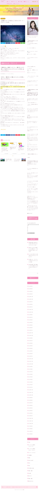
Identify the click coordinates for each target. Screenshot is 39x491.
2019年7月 (30, 431)
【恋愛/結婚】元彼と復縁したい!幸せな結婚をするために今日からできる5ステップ (33, 266)
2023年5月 (30, 322)
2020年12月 (31, 389)
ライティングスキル (32, 452)
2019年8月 (30, 428)
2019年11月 (31, 420)
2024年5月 (30, 304)
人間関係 (30, 455)
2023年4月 (30, 325)
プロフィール (14, 1)
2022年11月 (31, 332)
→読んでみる (3, 129)
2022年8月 (30, 338)
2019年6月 (30, 433)
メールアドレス (27, 228)
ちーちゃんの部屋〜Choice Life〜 (32, 445)
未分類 (30, 473)
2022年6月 (30, 343)
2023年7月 (30, 317)
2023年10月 (31, 312)
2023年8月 (30, 314)
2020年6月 (30, 405)
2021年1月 (30, 387)
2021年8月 (30, 369)
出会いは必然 (31, 460)
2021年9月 (30, 366)
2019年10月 (31, 423)
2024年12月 (31, 296)
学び (29, 462)
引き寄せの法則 (3, 18)
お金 (29, 442)
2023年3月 (30, 327)
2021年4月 (30, 379)
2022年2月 (30, 353)
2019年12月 (31, 418)
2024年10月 (31, 299)
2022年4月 (30, 348)
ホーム (9, 1)
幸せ (29, 465)
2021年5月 (30, 376)
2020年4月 (30, 410)
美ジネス (30, 475)
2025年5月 (30, 288)
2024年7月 (30, 301)
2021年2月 (30, 384)
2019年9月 (30, 426)
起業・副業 (30, 478)
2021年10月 (31, 363)
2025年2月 (30, 293)
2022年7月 (30, 340)
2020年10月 (31, 395)
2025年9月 (30, 286)
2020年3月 (30, 413)
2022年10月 (31, 335)
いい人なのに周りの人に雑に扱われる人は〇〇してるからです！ (33, 255)
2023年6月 (30, 319)
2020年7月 (30, 402)
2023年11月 (31, 309)
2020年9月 (30, 397)
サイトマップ (16, 3)
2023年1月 (30, 330)
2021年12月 (31, 358)
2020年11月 (31, 392)
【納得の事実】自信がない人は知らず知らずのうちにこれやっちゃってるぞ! (33, 244)
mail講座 (20, 1)
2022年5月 (30, 345)
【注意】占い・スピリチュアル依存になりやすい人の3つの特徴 (33, 260)
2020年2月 (30, 415)
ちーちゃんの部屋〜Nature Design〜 (32, 449)
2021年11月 (31, 361)
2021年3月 (30, 382)
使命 (29, 457)
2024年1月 (30, 306)
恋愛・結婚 (30, 470)
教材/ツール (27, 1)
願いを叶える (31, 481)
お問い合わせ (10, 3)
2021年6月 (30, 374)
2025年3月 (30, 291)
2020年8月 (30, 400)
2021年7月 (30, 371)
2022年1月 (30, 356)
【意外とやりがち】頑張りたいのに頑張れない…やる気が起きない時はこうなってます (33, 249)
